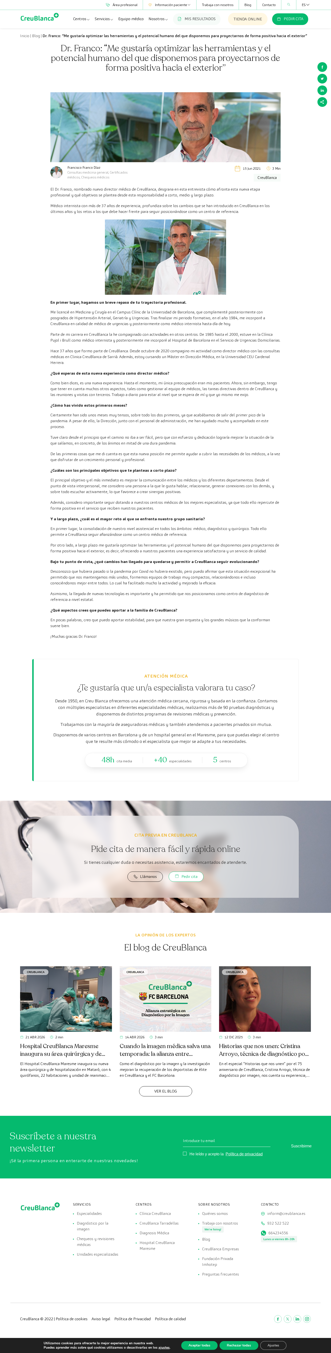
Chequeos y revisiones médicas (95, 1241)
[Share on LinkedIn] (322, 90)
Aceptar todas (199, 1345)
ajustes (164, 1347)
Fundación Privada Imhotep (217, 1261)
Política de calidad (170, 1318)
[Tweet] (322, 79)
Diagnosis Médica (154, 1232)
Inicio (24, 35)
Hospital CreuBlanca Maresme (157, 1245)
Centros (79, 18)
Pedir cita (189, 876)
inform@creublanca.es (286, 1213)
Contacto (269, 5)
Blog (247, 5)
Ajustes (273, 1345)
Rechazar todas (239, 1345)
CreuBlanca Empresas (220, 1249)
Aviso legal (101, 1318)
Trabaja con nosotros (217, 5)
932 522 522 (278, 1223)
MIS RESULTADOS (200, 18)
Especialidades (89, 1213)
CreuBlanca (36, 972)
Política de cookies (71, 1318)
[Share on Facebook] (322, 67)
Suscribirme (301, 1146)
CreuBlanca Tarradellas (159, 1223)
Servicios (102, 18)
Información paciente (171, 5)
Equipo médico (131, 18)
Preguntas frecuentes (220, 1274)
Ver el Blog (165, 1091)
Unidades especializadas (97, 1254)
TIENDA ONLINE (248, 19)
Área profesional (125, 5)
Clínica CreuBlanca (155, 1213)
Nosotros (157, 18)
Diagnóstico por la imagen (92, 1226)
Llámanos (148, 876)
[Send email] (322, 102)
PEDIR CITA (293, 18)
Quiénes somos (215, 1213)
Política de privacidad (244, 1154)
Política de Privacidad (132, 1318)
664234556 (278, 1232)
